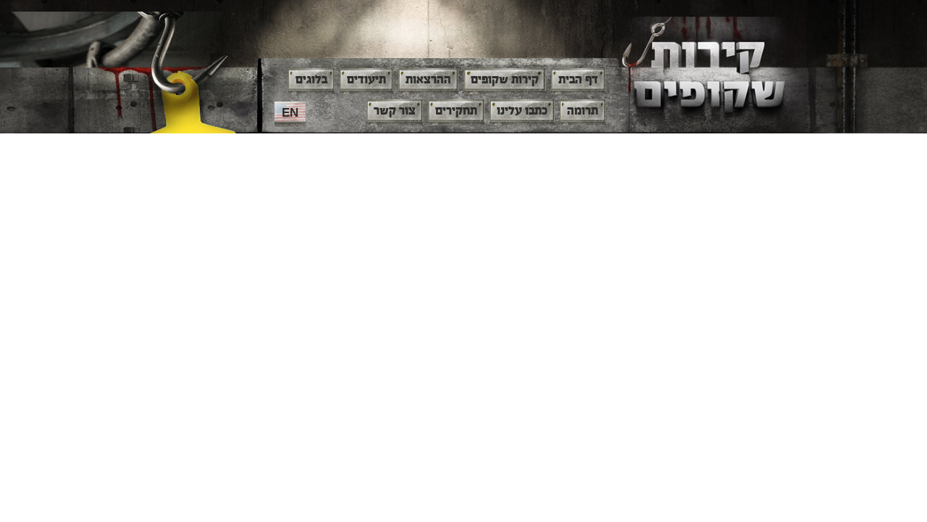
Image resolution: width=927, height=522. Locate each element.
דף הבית (578, 79)
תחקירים (456, 111)
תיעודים (366, 79)
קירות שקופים (505, 79)
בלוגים (311, 79)
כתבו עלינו (522, 111)
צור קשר (395, 111)
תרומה (582, 111)
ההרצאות (428, 79)
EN (290, 113)
